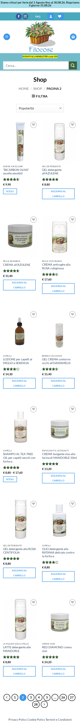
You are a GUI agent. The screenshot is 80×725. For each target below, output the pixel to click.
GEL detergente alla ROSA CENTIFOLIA (19, 550)
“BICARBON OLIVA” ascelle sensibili (16, 171)
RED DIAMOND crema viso (57, 649)
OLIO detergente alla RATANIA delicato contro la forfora (58, 552)
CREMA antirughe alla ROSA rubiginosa (56, 266)
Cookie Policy (36, 719)
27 (72, 697)
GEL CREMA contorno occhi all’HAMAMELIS (56, 361)
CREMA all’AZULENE (16, 264)
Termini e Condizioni (59, 719)
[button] (51, 16)
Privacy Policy (17, 719)
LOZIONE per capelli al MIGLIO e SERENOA (17, 361)
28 (36, 704)
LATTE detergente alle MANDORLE (17, 649)
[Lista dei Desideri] (61, 16)
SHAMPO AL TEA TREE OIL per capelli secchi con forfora (19, 457)
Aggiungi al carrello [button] (58, 194)
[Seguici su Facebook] (19, 16)
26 (63, 697)
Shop (37, 88)
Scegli (10, 191)
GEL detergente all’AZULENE (52, 171)
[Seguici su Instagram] (25, 16)
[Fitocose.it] (40, 36)
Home (24, 88)
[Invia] (73, 65)
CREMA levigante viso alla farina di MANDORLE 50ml (59, 455)
